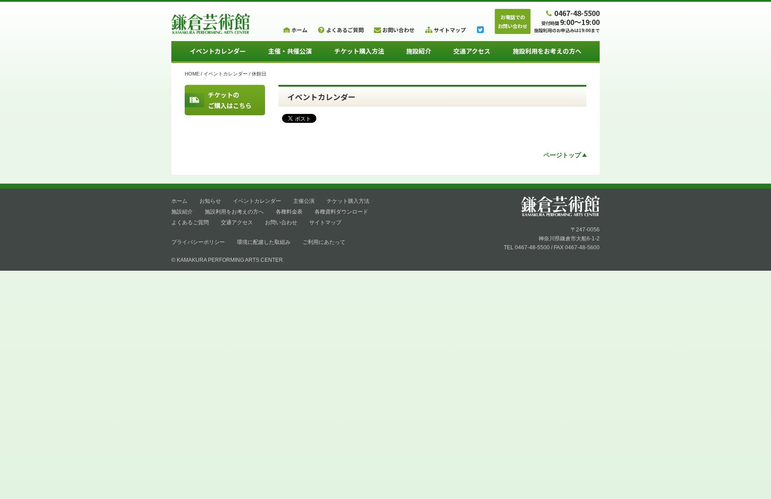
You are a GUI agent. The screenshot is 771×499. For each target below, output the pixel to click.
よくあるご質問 (190, 222)
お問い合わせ (281, 222)
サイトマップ (325, 222)
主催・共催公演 (290, 50)
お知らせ (210, 201)
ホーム (179, 201)
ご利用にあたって (324, 242)
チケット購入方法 (359, 50)
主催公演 (304, 201)
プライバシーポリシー (198, 242)
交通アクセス (471, 50)
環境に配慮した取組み (263, 242)
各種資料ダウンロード (341, 212)
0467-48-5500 (577, 13)
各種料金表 (289, 212)
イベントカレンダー (218, 50)
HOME (192, 73)
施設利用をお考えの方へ (547, 50)
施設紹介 (418, 50)
